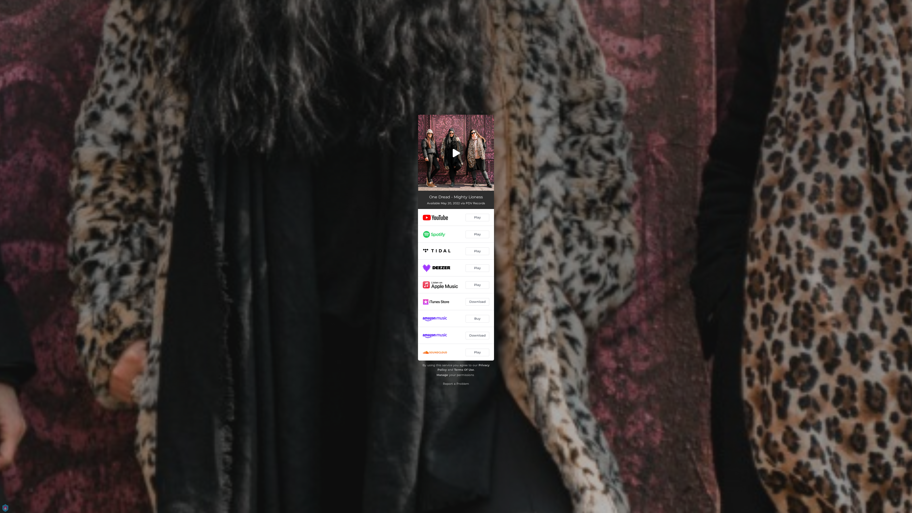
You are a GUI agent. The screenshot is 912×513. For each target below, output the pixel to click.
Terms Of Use (464, 369)
